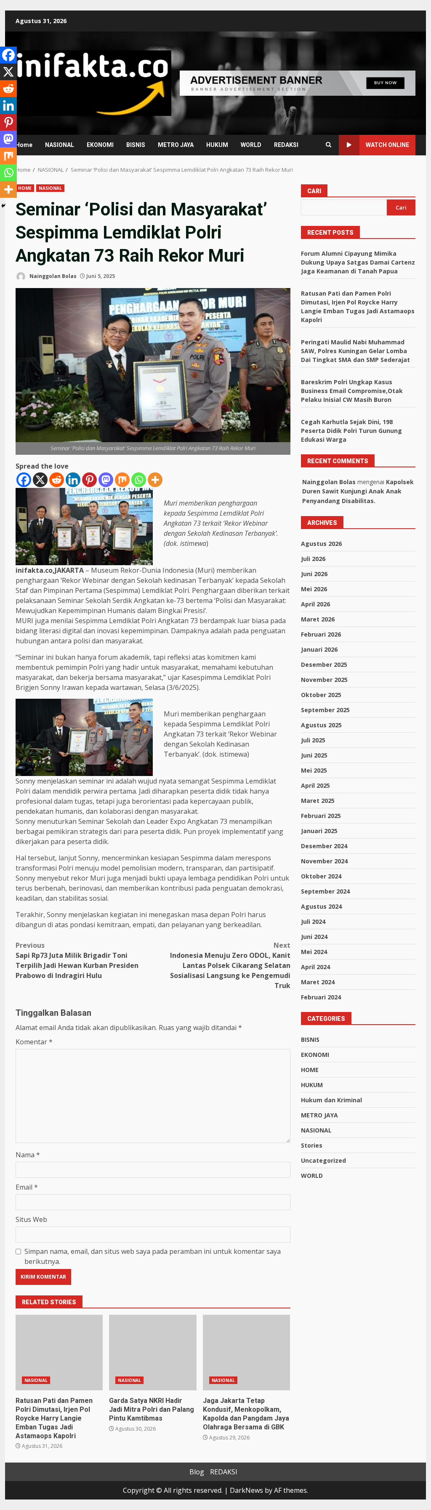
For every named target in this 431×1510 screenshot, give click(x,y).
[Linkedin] (73, 479)
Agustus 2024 (321, 906)
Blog (196, 1471)
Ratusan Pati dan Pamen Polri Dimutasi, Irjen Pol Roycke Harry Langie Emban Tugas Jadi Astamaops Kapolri (59, 1352)
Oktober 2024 (321, 876)
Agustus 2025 (321, 725)
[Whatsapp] (138, 479)
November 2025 (324, 680)
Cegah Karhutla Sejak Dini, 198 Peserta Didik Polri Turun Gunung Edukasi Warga (351, 430)
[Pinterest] (89, 479)
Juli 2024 (313, 921)
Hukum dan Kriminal (331, 1100)
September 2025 (325, 710)
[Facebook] (23, 479)
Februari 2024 (321, 997)
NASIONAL (59, 145)
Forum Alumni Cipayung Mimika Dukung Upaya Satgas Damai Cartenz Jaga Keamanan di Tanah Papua (358, 262)
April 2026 (315, 604)
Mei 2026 (314, 589)
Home (24, 145)
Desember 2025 (324, 664)
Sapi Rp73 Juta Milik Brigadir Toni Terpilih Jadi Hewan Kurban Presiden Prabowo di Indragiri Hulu (77, 960)
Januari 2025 (319, 831)
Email (27, 1187)
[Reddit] (56, 479)
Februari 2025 (321, 816)
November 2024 (324, 861)
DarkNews (246, 1490)
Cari (314, 191)
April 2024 (315, 967)
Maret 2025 (318, 801)
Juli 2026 (313, 559)
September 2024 (325, 891)
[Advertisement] (297, 82)
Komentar (34, 1041)
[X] (40, 479)
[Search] (328, 145)
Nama (28, 1154)
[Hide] (3, 205)
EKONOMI (100, 145)
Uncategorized (323, 1160)
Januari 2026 (319, 649)
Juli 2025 (313, 740)
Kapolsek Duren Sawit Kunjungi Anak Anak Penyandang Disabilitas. (358, 491)
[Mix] (122, 479)
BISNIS (135, 145)
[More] (155, 479)
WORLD (251, 145)
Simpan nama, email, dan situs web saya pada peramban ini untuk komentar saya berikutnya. (152, 1256)
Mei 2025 (314, 770)
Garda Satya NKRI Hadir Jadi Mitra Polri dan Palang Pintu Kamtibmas (152, 1352)
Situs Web (31, 1219)
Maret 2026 (318, 619)
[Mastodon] (105, 479)
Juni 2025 (314, 755)
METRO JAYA (176, 145)
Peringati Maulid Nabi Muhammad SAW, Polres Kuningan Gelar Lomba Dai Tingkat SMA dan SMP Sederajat (355, 351)
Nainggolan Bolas (52, 276)
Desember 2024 (324, 846)
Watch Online (387, 145)
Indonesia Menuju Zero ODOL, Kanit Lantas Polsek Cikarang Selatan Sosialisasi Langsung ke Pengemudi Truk (230, 965)
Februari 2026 (321, 634)
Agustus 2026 (321, 544)
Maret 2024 (318, 982)
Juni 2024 (314, 937)
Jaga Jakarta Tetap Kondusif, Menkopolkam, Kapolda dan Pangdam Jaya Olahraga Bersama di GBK (246, 1352)
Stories (311, 1145)
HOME (25, 188)
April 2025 (315, 785)
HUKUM (217, 145)
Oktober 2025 (321, 695)
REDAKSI (286, 145)
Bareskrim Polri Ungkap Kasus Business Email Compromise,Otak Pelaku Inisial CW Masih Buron (352, 391)
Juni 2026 (314, 574)
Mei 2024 (314, 952)
